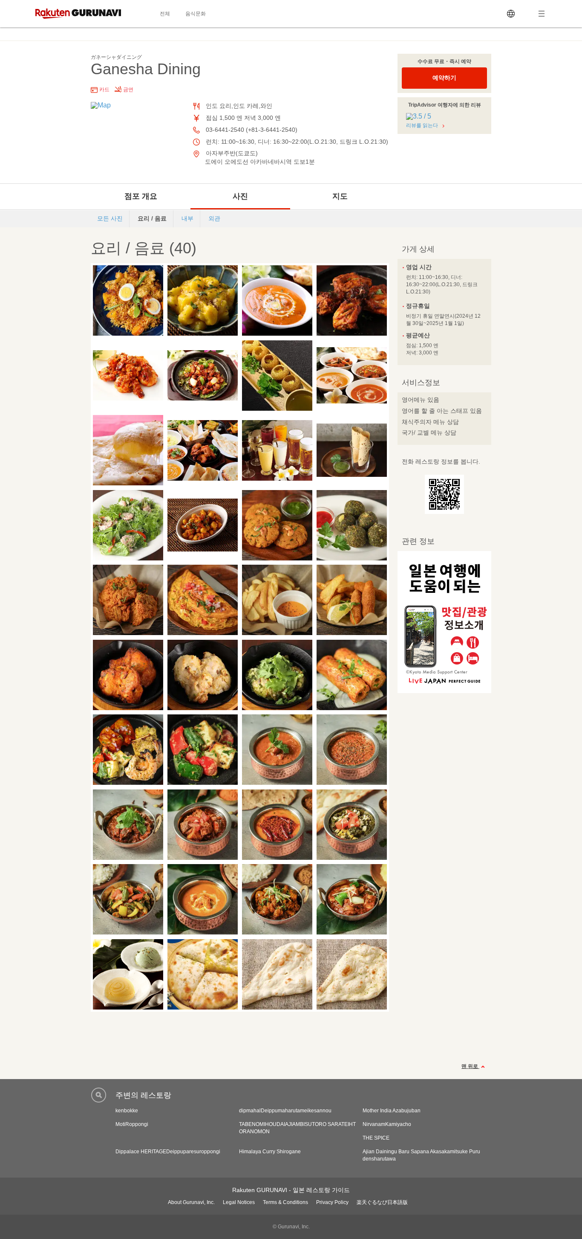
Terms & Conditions (285, 1202)
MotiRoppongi (131, 1124)
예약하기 (444, 77)
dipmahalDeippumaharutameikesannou (285, 1111)
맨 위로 (470, 1066)
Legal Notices (239, 1202)
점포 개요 (140, 196)
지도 (340, 196)
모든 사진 (110, 218)
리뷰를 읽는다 (422, 125)
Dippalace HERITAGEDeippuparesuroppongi (167, 1152)
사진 (240, 196)
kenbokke (126, 1111)
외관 (214, 218)
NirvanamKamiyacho (387, 1124)
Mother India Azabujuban (392, 1111)
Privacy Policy (332, 1202)
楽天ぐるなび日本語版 (382, 1202)
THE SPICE (376, 1138)
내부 (187, 218)
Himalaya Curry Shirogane (270, 1152)
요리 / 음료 (152, 218)
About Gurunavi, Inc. (191, 1202)
